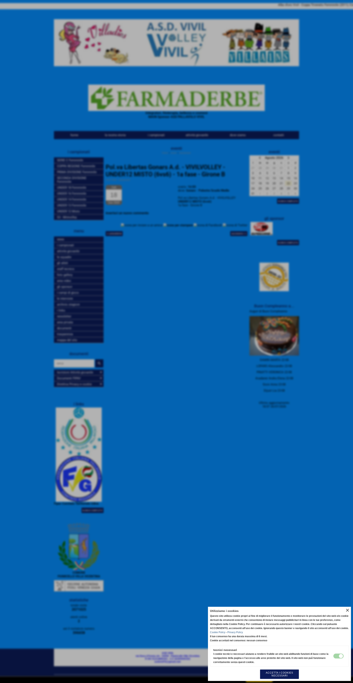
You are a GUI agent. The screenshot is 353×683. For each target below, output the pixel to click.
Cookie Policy (217, 632)
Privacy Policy (235, 632)
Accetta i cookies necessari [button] (279, 674)
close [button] (347, 610)
